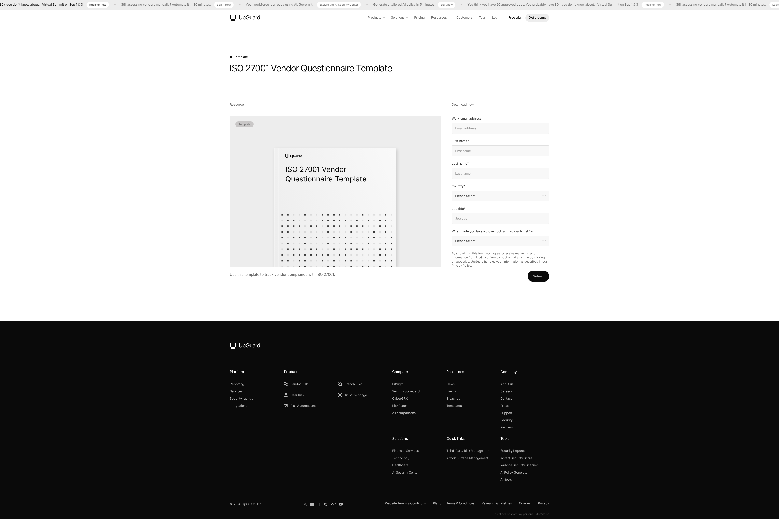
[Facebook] (319, 504)
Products (374, 17)
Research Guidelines (497, 503)
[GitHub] (325, 504)
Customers (464, 17)
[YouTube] (341, 504)
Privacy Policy (461, 265)
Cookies (525, 503)
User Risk (297, 395)
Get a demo (537, 17)
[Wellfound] (333, 504)
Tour (482, 17)
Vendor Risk (299, 384)
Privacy (543, 503)
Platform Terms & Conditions (454, 503)
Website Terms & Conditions (405, 503)
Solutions (398, 17)
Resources (439, 17)
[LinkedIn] (312, 504)
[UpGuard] (245, 18)
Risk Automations (303, 406)
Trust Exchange (355, 395)
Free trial (515, 17)
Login (496, 17)
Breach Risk (353, 384)
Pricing (419, 17)
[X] (305, 504)
